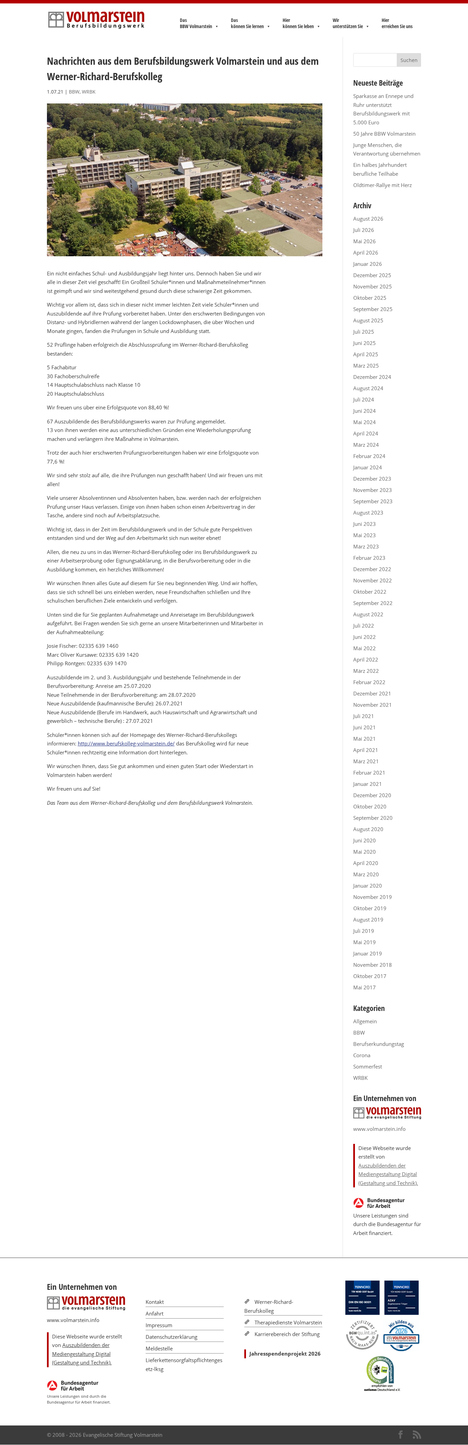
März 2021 (366, 761)
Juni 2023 (364, 523)
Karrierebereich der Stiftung (287, 1334)
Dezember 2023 (372, 478)
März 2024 (366, 444)
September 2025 (373, 309)
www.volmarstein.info (379, 1128)
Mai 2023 (364, 535)
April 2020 (365, 863)
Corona (361, 1055)
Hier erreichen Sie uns (397, 23)
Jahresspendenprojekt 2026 (285, 1353)
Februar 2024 (369, 456)
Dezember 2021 (372, 693)
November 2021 (372, 704)
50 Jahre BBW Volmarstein (384, 133)
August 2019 (368, 919)
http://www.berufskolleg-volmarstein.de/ (126, 743)
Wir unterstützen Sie (348, 23)
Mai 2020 (364, 851)
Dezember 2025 (372, 275)
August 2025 (368, 320)
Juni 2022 (364, 636)
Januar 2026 (367, 263)
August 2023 (368, 512)
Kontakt (155, 1301)
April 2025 (365, 354)
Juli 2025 (363, 331)
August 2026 (368, 218)
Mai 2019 (364, 942)
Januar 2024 (367, 467)
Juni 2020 (364, 840)
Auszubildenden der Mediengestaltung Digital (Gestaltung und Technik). (388, 1174)
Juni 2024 (364, 410)
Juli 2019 (363, 930)
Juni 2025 (364, 342)
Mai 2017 (364, 987)
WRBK (89, 91)
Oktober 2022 (369, 591)
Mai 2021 (364, 738)
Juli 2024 (363, 399)
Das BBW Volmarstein (196, 23)
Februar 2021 (369, 772)
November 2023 (372, 489)
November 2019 (372, 896)
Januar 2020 (367, 885)
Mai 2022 (364, 648)
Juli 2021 (363, 716)
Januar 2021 (367, 783)
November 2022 (372, 580)
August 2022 (368, 614)
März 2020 (366, 874)
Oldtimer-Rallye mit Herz (382, 185)
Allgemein (365, 1021)
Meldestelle (159, 1348)
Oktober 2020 (369, 806)
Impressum (159, 1325)
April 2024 (365, 433)
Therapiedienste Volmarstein (288, 1322)
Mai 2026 (364, 241)
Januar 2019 (367, 953)
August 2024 (368, 388)
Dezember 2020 (372, 795)
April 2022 (365, 659)
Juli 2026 (363, 229)
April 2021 (365, 749)
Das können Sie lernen (247, 23)
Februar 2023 (369, 557)
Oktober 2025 (369, 297)
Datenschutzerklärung (171, 1336)
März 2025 (366, 365)
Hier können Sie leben (298, 23)
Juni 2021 (364, 727)
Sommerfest (367, 1066)
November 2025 (372, 286)
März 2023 (366, 546)
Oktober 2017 (369, 976)
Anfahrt (154, 1313)
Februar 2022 (369, 682)
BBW (74, 91)
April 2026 (365, 252)
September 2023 (373, 501)
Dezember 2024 (372, 376)
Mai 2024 (364, 422)
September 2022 (373, 603)
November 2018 (372, 964)
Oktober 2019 (369, 908)
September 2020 (373, 817)
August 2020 (368, 829)
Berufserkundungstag (378, 1043)
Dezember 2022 (372, 569)
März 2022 (366, 670)
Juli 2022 (363, 625)
